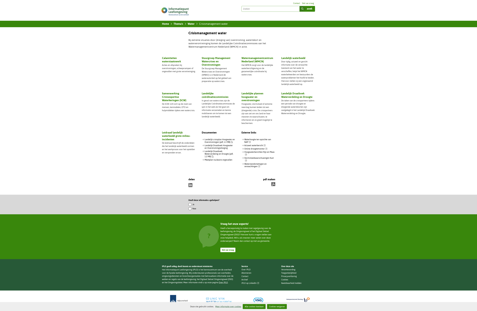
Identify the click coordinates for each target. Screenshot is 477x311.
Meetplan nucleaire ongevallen (218, 160)
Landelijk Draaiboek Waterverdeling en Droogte (296, 95)
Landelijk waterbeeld (293, 57)
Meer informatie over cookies (228, 306)
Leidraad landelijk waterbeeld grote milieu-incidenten (176, 136)
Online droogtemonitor (255, 149)
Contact (296, 3)
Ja (193, 204)
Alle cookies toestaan (254, 306)
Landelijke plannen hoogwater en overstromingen (252, 97)
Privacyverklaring (289, 276)
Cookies (284, 279)
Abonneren (246, 273)
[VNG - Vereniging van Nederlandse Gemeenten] (258, 300)
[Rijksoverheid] (178, 300)
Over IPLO (223, 282)
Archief (244, 279)
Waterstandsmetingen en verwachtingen (255, 165)
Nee (194, 208)
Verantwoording (288, 269)
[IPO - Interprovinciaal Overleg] (298, 300)
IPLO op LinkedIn (250, 283)
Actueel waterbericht (255, 145)
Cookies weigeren (277, 306)
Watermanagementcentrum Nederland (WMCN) (257, 59)
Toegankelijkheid (288, 273)
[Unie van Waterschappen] (218, 300)
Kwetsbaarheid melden (291, 283)
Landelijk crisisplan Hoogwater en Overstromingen (220, 140)
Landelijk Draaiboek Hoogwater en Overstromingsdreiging (219, 146)
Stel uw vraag (308, 3)
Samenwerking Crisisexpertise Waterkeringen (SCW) (174, 97)
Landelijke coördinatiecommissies (215, 95)
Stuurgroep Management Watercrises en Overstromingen (216, 61)
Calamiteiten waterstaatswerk (171, 59)
